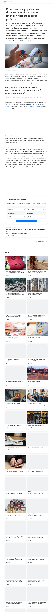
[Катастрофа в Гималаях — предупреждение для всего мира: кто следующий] (15, 288)
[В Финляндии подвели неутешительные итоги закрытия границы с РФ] (37, 376)
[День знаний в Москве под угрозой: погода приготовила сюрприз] (15, 575)
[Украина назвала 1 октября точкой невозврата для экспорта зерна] (37, 266)
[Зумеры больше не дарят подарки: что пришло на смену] (37, 399)
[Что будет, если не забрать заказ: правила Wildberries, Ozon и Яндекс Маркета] (37, 354)
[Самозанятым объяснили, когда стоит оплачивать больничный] (37, 553)
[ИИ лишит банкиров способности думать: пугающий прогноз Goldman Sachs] (15, 487)
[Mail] (5, 1)
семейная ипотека (25, 83)
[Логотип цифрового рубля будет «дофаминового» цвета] (15, 531)
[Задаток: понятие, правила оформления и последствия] (15, 443)
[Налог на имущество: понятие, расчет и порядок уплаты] (15, 509)
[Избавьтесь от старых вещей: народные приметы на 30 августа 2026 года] (37, 421)
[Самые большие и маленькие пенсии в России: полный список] (15, 266)
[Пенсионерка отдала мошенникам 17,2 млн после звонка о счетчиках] (15, 332)
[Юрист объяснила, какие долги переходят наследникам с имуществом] (37, 509)
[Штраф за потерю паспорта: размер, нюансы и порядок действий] (15, 399)
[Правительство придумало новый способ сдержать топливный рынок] (15, 553)
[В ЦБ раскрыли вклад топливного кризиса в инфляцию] (37, 575)
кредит (7, 76)
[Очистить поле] (24, 209)
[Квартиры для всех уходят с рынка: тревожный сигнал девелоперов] (37, 288)
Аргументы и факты (19, 5)
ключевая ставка (34, 106)
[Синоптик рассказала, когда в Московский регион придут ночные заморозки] (37, 531)
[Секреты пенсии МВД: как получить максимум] (37, 332)
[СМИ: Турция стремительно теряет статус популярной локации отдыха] (15, 421)
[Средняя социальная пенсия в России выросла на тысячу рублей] (37, 310)
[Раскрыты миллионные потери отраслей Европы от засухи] (37, 443)
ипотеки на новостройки (25, 147)
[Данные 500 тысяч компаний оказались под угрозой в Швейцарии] (15, 597)
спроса (7, 106)
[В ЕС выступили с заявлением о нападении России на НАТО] (37, 487)
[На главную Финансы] (9, 1)
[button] (26, 56)
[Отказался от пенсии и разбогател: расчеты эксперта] (15, 354)
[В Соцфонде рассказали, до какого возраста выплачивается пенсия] (15, 465)
